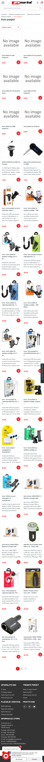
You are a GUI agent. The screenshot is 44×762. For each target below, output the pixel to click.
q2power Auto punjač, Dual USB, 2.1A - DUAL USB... (33, 545)
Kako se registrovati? (30, 689)
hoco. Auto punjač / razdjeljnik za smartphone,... (8, 450)
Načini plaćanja (6, 706)
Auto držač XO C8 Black (31, 126)
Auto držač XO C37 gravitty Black (33, 56)
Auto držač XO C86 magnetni (8, 56)
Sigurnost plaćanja (7, 709)
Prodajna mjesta (6, 692)
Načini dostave (6, 712)
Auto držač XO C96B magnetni (8, 127)
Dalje (25, 669)
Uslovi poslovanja (6, 714)
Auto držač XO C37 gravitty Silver (11, 92)
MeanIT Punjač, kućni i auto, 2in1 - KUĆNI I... (31, 592)
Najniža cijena (11, 27)
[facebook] (24, 706)
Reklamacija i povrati (30, 695)
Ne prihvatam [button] (19, 759)
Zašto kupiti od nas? (7, 695)
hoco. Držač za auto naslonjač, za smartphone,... (8, 498)
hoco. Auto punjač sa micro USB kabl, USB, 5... (11, 209)
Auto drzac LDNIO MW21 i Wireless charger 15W (10, 545)
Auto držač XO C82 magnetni (30, 92)
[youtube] (34, 706)
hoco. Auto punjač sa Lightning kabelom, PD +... (11, 592)
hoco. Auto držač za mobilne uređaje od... (31, 449)
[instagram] (29, 706)
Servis (25, 698)
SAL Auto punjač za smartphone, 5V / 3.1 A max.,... (9, 639)
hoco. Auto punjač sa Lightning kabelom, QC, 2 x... (10, 401)
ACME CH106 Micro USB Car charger (11, 163)
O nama (3, 689)
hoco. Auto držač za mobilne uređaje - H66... (32, 209)
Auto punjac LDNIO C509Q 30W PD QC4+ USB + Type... (33, 638)
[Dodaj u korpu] (18, 62)
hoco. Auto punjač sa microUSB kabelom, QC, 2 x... (32, 353)
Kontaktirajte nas (6, 698)
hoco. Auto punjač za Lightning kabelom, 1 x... (10, 304)
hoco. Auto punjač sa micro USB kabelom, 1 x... (33, 255)
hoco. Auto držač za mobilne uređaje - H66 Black (31, 305)
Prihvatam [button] (34, 759)
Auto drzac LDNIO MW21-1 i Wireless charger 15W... (33, 497)
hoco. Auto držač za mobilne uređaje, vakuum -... (32, 401)
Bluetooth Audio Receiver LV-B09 (32, 163)
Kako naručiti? (27, 692)
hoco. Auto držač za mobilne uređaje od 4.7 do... (9, 256)
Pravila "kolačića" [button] (17, 755)
